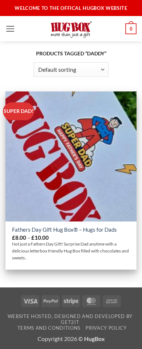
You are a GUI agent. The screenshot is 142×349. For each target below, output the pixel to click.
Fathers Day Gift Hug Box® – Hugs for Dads (64, 229)
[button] (10, 28)
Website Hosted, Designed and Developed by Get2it (70, 319)
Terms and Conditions (48, 328)
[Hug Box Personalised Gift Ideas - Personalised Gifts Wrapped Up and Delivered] (71, 29)
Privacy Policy (106, 328)
